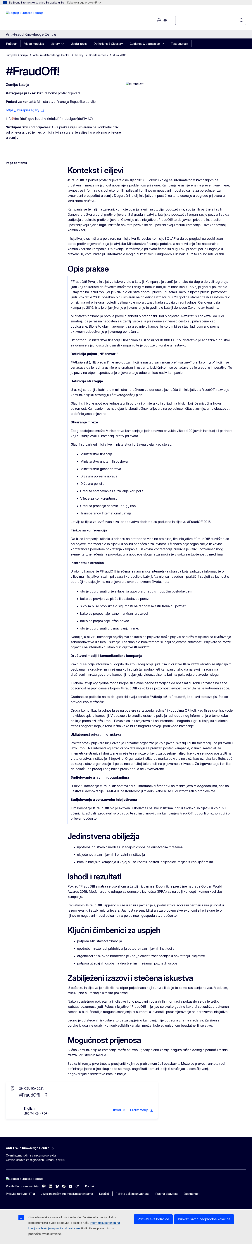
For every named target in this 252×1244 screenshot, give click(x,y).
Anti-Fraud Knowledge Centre (51, 55)
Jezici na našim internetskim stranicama (67, 1194)
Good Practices (98, 55)
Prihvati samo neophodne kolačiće (204, 1219)
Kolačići (104, 1194)
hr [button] (164, 20)
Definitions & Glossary (108, 44)
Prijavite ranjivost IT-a (20, 1194)
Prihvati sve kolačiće (153, 1219)
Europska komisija (17, 55)
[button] (118, 1110)
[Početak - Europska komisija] (25, 18)
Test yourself (179, 44)
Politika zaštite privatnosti (132, 1194)
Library (55, 44)
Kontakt (90, 1186)
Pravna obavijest (166, 1194)
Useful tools (79, 44)
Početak (11, 44)
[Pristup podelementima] (64, 43)
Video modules (34, 44)
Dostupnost (191, 1194)
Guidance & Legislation (145, 44)
